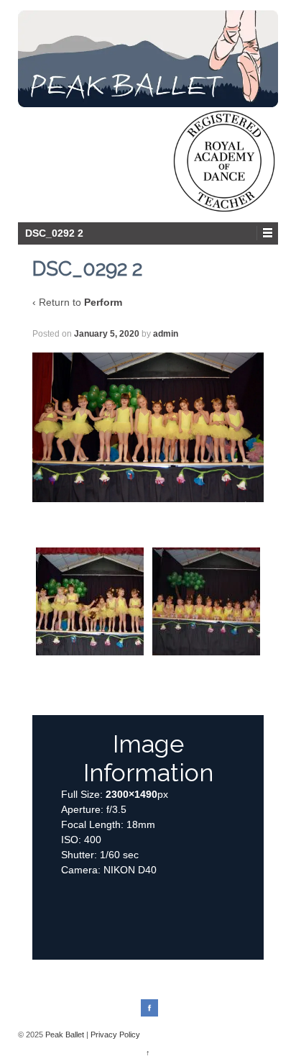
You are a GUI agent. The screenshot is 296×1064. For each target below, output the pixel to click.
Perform (103, 302)
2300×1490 (131, 794)
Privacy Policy (115, 1034)
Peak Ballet (64, 1034)
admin (165, 334)
